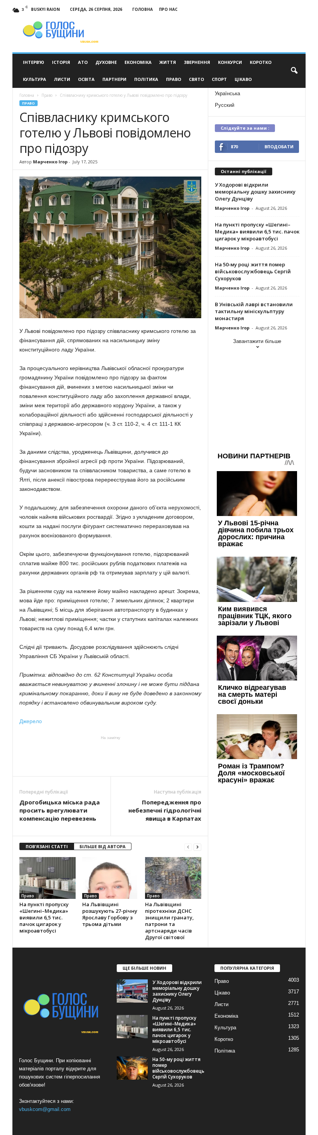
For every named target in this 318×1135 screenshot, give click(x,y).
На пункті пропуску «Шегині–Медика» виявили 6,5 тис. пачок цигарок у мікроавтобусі (44, 917)
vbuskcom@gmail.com (45, 1109)
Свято (196, 79)
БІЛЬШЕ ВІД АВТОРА (103, 846)
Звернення (197, 62)
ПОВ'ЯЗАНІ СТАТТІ (47, 846)
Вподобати (279, 146)
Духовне (106, 62)
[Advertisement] (110, 756)
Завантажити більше (257, 341)
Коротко (260, 62)
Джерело (30, 721)
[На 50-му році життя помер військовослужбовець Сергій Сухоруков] (132, 1068)
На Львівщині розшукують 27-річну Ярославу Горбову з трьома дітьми (109, 914)
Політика (146, 79)
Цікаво (243, 79)
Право (173, 79)
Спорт (219, 79)
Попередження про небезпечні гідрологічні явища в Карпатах (164, 810)
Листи (62, 79)
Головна (142, 9)
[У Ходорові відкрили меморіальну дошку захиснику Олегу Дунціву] (132, 991)
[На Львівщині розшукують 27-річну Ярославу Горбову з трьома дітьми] (110, 878)
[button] (293, 70)
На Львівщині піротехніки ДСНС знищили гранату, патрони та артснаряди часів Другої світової (169, 921)
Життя (167, 62)
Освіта (86, 79)
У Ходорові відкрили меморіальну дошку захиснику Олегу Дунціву (255, 191)
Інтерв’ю (33, 62)
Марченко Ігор (50, 162)
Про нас (168, 9)
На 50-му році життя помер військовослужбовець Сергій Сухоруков (253, 271)
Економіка (138, 62)
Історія (61, 62)
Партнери (114, 79)
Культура (34, 79)
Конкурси (230, 62)
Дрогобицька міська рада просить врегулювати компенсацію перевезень (59, 810)
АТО (83, 62)
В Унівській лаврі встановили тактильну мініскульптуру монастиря (254, 311)
